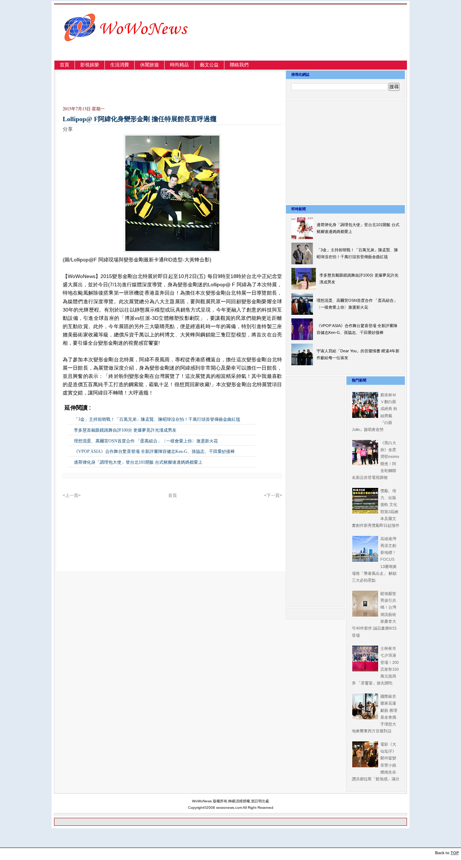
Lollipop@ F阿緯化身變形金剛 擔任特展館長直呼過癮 (139, 119)
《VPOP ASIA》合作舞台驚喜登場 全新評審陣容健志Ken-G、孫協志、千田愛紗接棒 (154, 451)
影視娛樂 (89, 64)
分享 (68, 129)
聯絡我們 (239, 64)
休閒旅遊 (149, 64)
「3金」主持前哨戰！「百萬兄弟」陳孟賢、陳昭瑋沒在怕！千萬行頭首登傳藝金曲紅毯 (157, 419)
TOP (455, 853)
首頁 (64, 64)
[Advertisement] (329, 40)
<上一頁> (72, 495)
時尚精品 (179, 64)
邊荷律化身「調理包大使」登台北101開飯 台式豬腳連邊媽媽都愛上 (138, 462)
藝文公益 (209, 64)
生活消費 (119, 64)
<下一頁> (273, 495)
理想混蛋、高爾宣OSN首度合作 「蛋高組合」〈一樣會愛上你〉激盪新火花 (146, 441)
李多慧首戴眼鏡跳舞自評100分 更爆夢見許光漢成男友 (125, 430)
